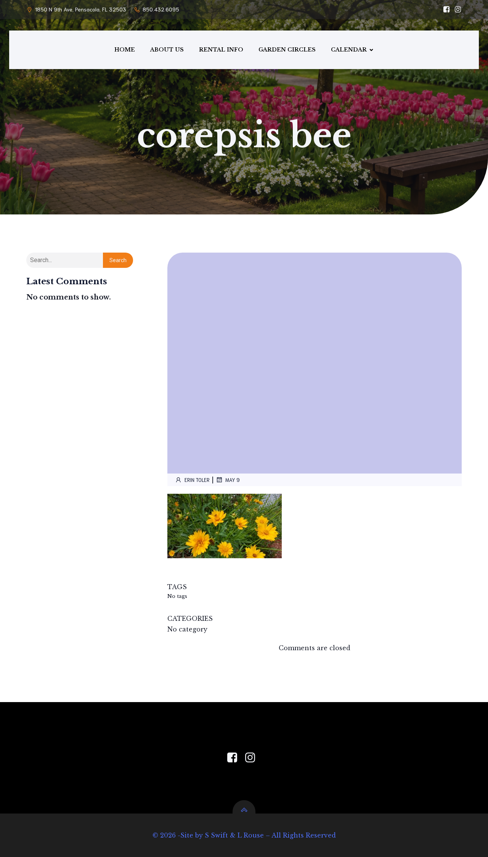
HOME (124, 49)
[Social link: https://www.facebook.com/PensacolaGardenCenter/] (444, 9)
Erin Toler (197, 480)
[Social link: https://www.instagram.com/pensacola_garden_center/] (456, 9)
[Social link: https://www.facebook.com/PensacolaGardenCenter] (235, 758)
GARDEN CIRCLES (287, 49)
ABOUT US (167, 49)
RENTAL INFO (221, 49)
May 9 (232, 480)
